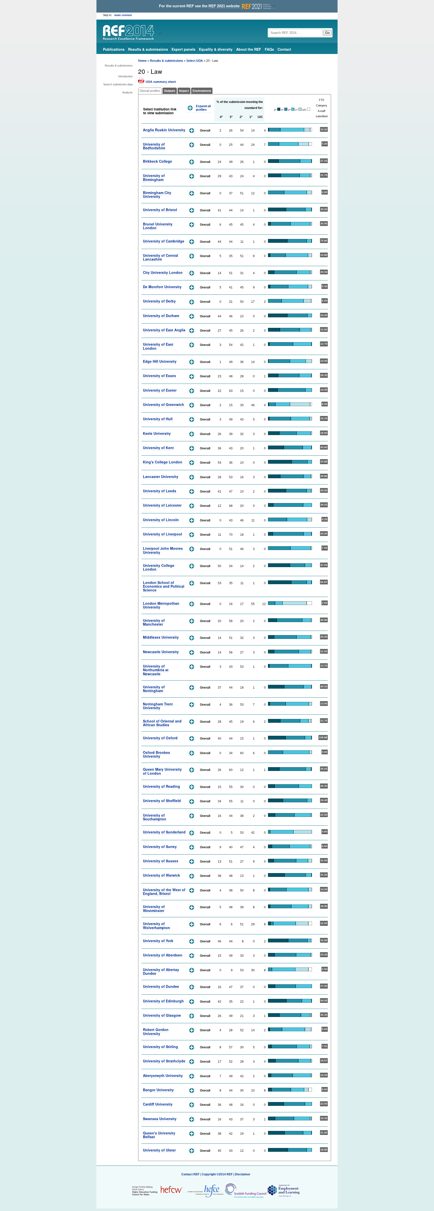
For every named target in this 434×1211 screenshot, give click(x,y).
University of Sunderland (164, 831)
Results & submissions (148, 49)
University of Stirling (160, 1046)
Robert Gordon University (156, 1031)
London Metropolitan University (161, 605)
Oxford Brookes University (156, 754)
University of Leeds (159, 490)
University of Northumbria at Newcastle (156, 669)
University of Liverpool (162, 533)
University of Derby (159, 301)
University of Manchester (154, 622)
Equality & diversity (216, 49)
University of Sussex (160, 860)
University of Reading (161, 786)
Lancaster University (160, 476)
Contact (284, 49)
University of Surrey (160, 846)
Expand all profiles (203, 108)
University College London (158, 567)
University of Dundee (161, 986)
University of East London (158, 346)
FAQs (269, 49)
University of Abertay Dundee (161, 971)
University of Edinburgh (163, 1000)
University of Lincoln (161, 519)
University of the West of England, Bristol (164, 891)
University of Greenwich (163, 404)
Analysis (127, 92)
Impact (184, 91)
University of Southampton (154, 817)
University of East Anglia (164, 329)
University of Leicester (162, 505)
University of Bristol (160, 209)
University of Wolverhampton (156, 925)
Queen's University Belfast (159, 1134)
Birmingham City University (157, 194)
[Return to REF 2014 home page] (130, 33)
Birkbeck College (157, 161)
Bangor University (158, 1089)
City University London (163, 272)
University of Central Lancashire (160, 257)
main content (123, 15)
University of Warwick (161, 875)
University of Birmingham (154, 177)
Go (327, 33)
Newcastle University (161, 651)
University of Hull (158, 418)
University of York (158, 940)
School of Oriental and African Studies (162, 722)
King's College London (162, 461)
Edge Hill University (160, 361)
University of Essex (159, 375)
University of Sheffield (162, 800)
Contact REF (190, 1174)
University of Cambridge (163, 241)
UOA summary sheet (161, 82)
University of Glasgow (162, 1015)
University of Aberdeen (162, 954)
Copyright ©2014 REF (217, 1174)
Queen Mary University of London (162, 771)
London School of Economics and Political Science (163, 586)
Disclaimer (242, 1174)
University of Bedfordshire (154, 146)
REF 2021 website (224, 6)
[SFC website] (245, 1190)
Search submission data (118, 84)
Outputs (169, 91)
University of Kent (158, 447)
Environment (202, 91)
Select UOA (194, 61)
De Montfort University (162, 286)
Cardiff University (158, 1104)
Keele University (157, 433)
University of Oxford (160, 737)
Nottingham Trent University (158, 705)
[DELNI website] (283, 1190)
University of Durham (161, 315)
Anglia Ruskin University (164, 129)
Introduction (125, 76)
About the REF (248, 49)
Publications (114, 49)
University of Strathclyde (164, 1060)
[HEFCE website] (204, 1190)
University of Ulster (159, 1150)
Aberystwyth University (163, 1075)
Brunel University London (158, 225)
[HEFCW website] (157, 1190)
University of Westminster (154, 908)
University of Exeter (160, 390)
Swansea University (160, 1118)
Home (142, 61)
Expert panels (183, 49)
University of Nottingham (154, 688)
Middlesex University (161, 637)
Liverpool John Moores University (163, 550)
